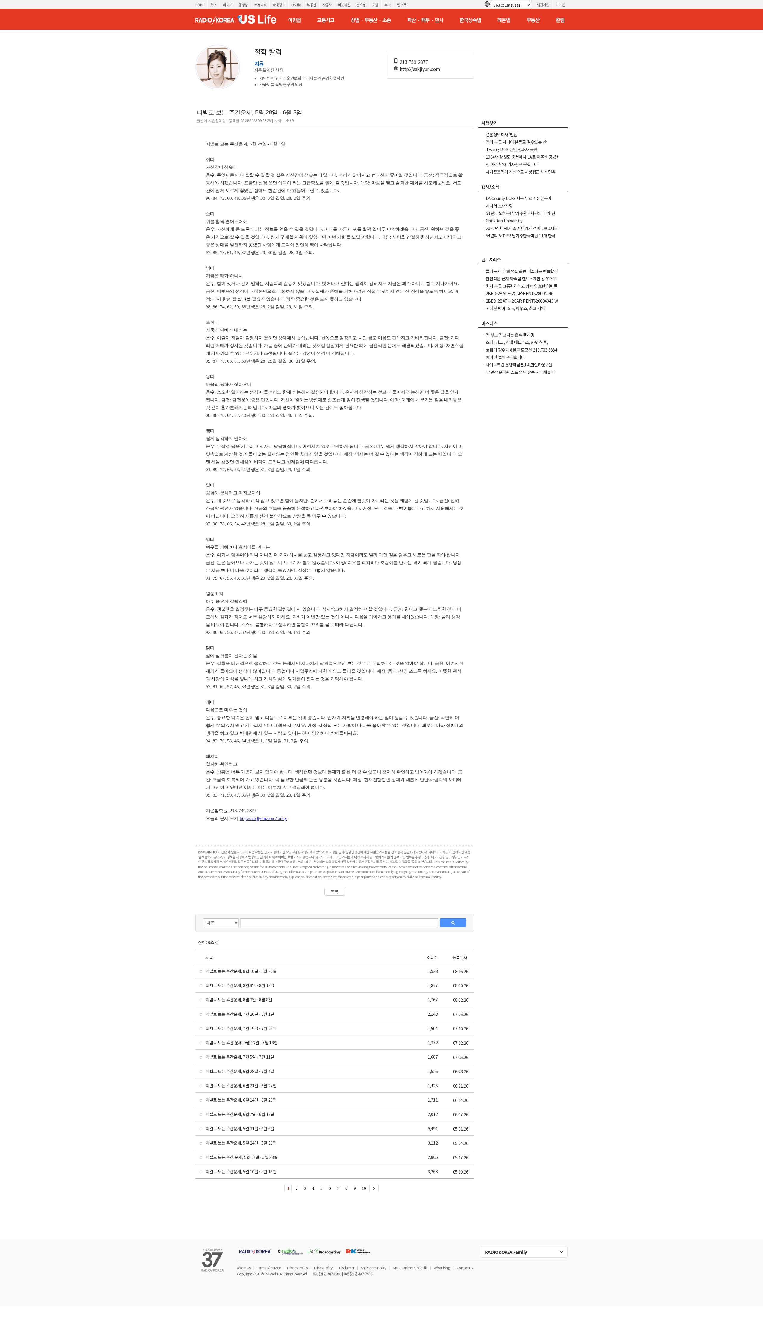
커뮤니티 (260, 4)
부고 (387, 4)
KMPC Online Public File (410, 1267)
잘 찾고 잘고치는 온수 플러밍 (510, 335)
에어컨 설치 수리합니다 (505, 357)
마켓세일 (344, 4)
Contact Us (465, 1267)
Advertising (442, 1267)
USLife (295, 4)
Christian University (504, 221)
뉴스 (214, 4)
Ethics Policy (323, 1267)
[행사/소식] (523, 188)
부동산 (311, 4)
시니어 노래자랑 (499, 206)
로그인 (560, 4)
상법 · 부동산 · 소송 (371, 20)
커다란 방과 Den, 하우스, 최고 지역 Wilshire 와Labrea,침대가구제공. (515, 311)
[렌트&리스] (523, 261)
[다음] (374, 1188)
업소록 (401, 4)
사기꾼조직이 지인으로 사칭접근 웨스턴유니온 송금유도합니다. (520, 175)
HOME (199, 4)
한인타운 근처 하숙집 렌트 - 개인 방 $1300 (521, 278)
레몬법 (503, 20)
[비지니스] (523, 325)
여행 (375, 4)
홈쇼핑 (361, 4)
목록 (335, 891)
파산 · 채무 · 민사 (425, 20)
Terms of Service (268, 1267)
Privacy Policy (297, 1267)
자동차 (327, 4)
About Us (243, 1267)
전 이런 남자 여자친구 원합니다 (512, 164)
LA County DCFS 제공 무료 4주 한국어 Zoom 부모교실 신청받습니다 (518, 201)
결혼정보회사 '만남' (502, 134)
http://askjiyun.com (420, 68)
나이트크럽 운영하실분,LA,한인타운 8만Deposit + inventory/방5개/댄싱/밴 (519, 368)
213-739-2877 (414, 61)
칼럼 (560, 20)
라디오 (227, 4)
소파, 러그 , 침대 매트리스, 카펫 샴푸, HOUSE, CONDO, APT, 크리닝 (517, 345)
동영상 (243, 4)
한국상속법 (470, 20)
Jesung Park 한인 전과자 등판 (511, 149)
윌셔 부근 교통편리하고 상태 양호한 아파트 (521, 286)
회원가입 (543, 4)
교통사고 (325, 20)
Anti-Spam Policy (373, 1267)
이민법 (294, 20)
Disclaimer (346, 1267)
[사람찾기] (523, 124)
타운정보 (279, 4)
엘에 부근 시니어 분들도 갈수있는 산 (516, 142)
